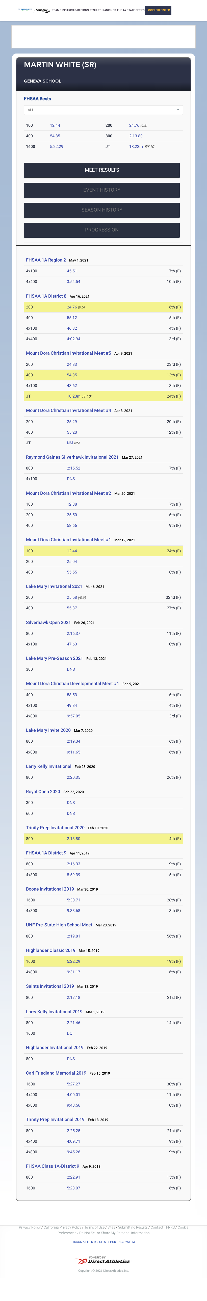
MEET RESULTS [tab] (102, 170)
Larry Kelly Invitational (48, 766)
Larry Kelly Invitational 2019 (54, 1011)
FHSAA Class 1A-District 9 (52, 1166)
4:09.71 (73, 1141)
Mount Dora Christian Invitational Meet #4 (68, 410)
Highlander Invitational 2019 (55, 1047)
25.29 (72, 421)
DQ (69, 1033)
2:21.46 (73, 1022)
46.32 (72, 328)
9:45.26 (73, 1152)
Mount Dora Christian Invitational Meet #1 (68, 539)
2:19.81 (73, 936)
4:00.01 (73, 1094)
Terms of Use (94, 1227)
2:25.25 (73, 1130)
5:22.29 (56, 146)
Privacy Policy (30, 1227)
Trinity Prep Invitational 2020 (55, 827)
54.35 (55, 136)
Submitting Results (133, 1227)
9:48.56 (73, 1105)
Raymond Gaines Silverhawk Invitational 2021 (72, 457)
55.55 (72, 572)
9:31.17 (73, 972)
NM (70, 442)
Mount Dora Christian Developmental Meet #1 (72, 683)
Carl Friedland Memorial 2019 (56, 1073)
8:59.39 (73, 874)
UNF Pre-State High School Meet (59, 924)
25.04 (72, 561)
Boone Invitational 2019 (50, 889)
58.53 (72, 694)
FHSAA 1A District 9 (46, 852)
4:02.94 (73, 338)
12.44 (55, 125)
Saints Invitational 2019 (50, 986)
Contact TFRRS (163, 1227)
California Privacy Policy (62, 1227)
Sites (111, 1227)
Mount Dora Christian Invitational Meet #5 (68, 353)
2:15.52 (73, 468)
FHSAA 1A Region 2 (46, 260)
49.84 (72, 705)
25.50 (72, 514)
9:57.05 (73, 716)
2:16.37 (73, 633)
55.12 (72, 317)
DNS (71, 478)
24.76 (134, 125)
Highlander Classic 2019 (50, 950)
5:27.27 (73, 1084)
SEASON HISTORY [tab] (102, 210)
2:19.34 (73, 741)
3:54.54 (73, 281)
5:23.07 (73, 1188)
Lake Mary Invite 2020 (48, 730)
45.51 (72, 271)
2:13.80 (136, 136)
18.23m (136, 146)
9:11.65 (73, 752)
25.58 (72, 597)
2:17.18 (73, 997)
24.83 (72, 364)
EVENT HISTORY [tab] (101, 190)
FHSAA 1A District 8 (46, 296)
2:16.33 (73, 864)
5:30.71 (73, 900)
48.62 (72, 385)
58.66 (72, 525)
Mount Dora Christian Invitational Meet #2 (68, 493)
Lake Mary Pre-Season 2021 (54, 658)
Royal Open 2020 (43, 791)
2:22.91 (73, 1177)
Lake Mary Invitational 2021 (54, 586)
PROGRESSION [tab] (102, 230)
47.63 (72, 644)
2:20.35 (73, 777)
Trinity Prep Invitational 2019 (55, 1119)
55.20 (72, 432)
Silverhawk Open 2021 (48, 622)
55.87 (72, 608)
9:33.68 (73, 910)
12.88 (72, 504)
